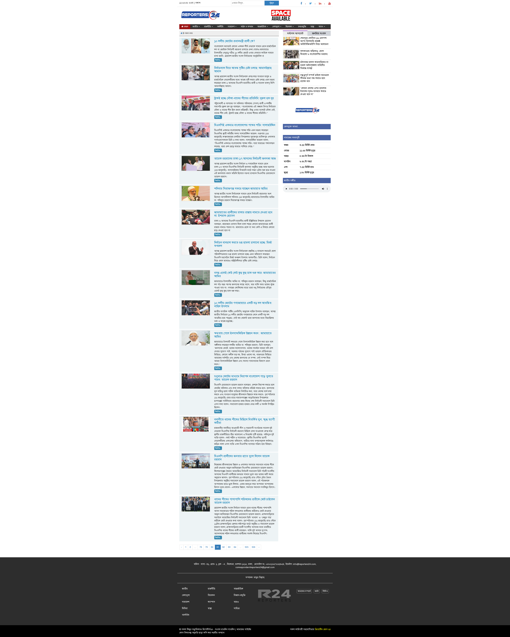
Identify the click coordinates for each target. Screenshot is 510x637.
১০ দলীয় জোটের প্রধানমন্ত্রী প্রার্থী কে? (234, 41)
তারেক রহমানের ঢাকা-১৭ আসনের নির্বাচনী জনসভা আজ (245, 158)
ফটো (317, 591)
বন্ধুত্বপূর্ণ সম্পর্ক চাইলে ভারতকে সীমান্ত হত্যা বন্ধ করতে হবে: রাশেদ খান (314, 78)
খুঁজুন (271, 3)
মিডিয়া (185, 608)
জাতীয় (195, 26)
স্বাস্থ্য (312, 26)
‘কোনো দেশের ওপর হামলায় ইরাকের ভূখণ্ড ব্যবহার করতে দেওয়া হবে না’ (313, 91)
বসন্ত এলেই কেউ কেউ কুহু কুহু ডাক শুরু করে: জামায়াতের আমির (245, 274)
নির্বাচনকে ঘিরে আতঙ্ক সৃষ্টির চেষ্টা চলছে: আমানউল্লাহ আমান (243, 69)
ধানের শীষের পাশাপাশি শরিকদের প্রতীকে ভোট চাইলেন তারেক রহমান (244, 501)
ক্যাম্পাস (211, 601)
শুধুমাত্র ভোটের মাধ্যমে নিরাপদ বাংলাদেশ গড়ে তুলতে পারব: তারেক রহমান (243, 377)
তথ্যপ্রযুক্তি (302, 26)
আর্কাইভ (185, 614)
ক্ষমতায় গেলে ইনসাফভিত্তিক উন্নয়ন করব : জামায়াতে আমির (243, 334)
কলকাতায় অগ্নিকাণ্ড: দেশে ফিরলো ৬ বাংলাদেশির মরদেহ (314, 53)
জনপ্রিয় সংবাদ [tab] (319, 33)
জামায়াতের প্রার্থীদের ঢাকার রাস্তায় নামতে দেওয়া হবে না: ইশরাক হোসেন (243, 214)
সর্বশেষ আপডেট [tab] (295, 33)
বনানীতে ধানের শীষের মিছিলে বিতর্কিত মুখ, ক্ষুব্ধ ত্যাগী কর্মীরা (244, 421)
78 (200, 547)
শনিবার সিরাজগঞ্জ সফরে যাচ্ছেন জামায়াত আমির (241, 188)
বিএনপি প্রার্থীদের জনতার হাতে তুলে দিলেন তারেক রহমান (242, 457)
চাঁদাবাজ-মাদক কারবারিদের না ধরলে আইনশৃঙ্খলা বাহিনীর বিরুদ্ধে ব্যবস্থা (314, 65)
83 (229, 547)
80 (212, 547)
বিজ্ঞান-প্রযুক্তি (239, 595)
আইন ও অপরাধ (247, 26)
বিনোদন (289, 26)
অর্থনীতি (220, 26)
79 (206, 547)
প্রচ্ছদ (185, 26)
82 (223, 547)
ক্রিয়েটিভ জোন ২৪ (323, 629)
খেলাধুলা (276, 26)
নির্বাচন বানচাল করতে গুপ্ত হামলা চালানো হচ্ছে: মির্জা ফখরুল (243, 244)
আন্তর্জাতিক (262, 26)
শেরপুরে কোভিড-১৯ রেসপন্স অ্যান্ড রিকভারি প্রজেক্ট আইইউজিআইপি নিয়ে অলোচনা (314, 41)
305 (246, 547)
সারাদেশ (231, 26)
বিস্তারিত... (218, 60)
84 (235, 547)
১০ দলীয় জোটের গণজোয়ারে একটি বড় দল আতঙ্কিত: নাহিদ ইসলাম (243, 304)
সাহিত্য (237, 608)
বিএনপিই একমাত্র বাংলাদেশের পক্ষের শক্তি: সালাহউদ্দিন (244, 125)
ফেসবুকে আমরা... (292, 126)
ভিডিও (325, 591)
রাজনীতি (207, 26)
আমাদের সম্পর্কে (304, 591)
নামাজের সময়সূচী (291, 137)
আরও (321, 26)
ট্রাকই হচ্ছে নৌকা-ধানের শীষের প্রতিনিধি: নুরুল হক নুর (244, 98)
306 (253, 547)
